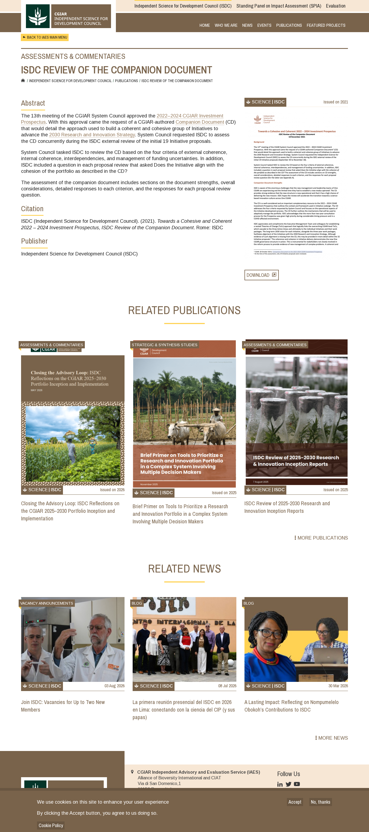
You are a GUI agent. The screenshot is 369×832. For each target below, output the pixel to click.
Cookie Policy (51, 825)
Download (258, 275)
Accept (295, 802)
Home (205, 25)
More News (333, 738)
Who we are (226, 25)
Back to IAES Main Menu (47, 37)
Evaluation (335, 5)
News (247, 25)
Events (264, 25)
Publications (289, 25)
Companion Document (200, 122)
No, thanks (320, 802)
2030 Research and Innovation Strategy (92, 134)
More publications (323, 538)
